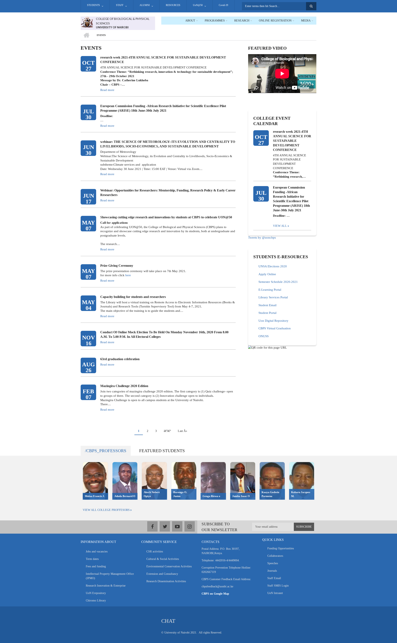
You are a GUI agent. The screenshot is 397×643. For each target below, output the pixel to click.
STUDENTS (93, 5)
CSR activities (154, 551)
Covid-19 (223, 5)
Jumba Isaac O (241, 496)
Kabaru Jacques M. (300, 494)
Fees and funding (96, 566)
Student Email (267, 305)
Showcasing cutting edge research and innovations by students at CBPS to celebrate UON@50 (166, 217)
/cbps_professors (105, 450)
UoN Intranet (275, 593)
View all (280, 225)
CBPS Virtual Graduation (274, 328)
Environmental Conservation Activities (169, 566)
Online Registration (275, 20)
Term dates (92, 559)
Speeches (272, 563)
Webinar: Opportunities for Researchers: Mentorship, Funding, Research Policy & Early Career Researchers (168, 193)
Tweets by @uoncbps (262, 237)
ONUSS (263, 336)
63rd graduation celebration (120, 359)
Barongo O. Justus (180, 494)
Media (306, 20)
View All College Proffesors (106, 510)
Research (241, 20)
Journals (272, 570)
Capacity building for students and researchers (133, 297)
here (128, 275)
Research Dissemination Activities (166, 581)
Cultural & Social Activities (162, 559)
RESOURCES (173, 5)
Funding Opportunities (280, 548)
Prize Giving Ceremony (116, 265)
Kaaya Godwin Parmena (270, 494)
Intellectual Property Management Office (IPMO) (110, 576)
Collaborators (275, 555)
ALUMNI (145, 5)
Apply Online (267, 274)
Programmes (215, 20)
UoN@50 (198, 5)
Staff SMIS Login (278, 585)
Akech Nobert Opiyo (152, 494)
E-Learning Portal (269, 289)
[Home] (87, 21)
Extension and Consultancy (162, 573)
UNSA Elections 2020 (272, 266)
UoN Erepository (96, 593)
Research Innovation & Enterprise (106, 585)
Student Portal (267, 312)
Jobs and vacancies (97, 551)
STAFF (119, 5)
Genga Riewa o (211, 496)
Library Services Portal (273, 297)
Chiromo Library (96, 600)
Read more (107, 90)
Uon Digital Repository (273, 320)
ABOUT (190, 20)
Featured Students (162, 450)
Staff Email (274, 578)
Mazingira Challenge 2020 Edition (124, 386)
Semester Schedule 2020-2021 (278, 281)
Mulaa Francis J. (95, 496)
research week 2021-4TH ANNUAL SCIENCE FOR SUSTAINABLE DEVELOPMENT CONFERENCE (163, 60)
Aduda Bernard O (124, 496)
